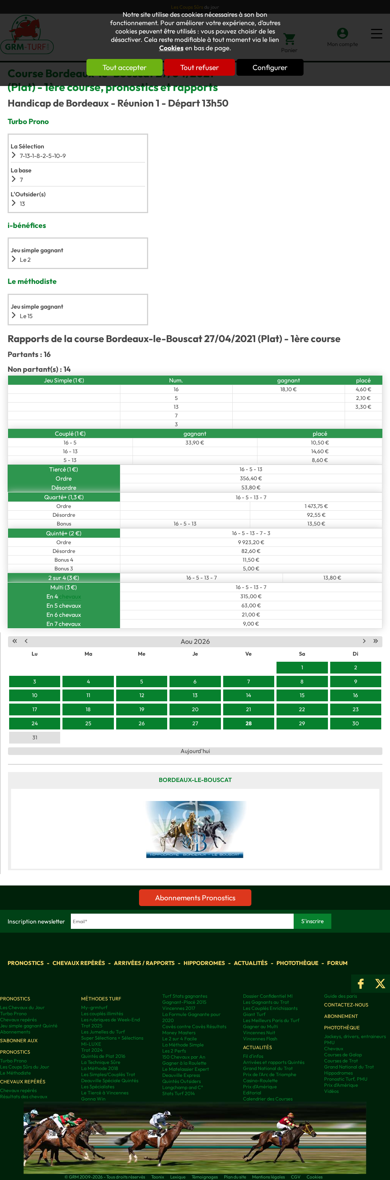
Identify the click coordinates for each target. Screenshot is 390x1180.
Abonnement (341, 1016)
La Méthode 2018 (99, 1068)
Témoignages (205, 1177)
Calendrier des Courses (267, 1099)
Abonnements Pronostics (195, 897)
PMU (329, 1042)
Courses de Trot (341, 1060)
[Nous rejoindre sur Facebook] (361, 984)
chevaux (70, 596)
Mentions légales (268, 1177)
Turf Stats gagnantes (184, 996)
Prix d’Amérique (341, 1085)
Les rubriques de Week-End (110, 1019)
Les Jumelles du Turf (103, 1032)
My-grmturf (94, 1007)
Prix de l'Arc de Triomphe (269, 1074)
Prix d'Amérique (260, 1086)
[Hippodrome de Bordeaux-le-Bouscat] (195, 829)
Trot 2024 (92, 1050)
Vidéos (331, 1091)
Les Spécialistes (97, 1086)
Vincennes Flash (260, 1038)
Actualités (251, 963)
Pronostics (26, 963)
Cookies (171, 48)
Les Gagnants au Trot (266, 1002)
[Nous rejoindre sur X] (380, 984)
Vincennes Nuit (259, 1032)
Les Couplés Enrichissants (270, 1008)
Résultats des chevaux (23, 1096)
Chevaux (333, 1048)
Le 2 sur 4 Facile (179, 1038)
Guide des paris (340, 996)
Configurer (270, 67)
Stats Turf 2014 (178, 1093)
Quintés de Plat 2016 (103, 1056)
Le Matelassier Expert (185, 1069)
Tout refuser (199, 67)
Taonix (157, 1177)
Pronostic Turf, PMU (346, 1079)
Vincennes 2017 (178, 1008)
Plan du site (235, 1177)
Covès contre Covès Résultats (194, 1026)
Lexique (177, 1177)
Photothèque (297, 963)
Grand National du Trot (268, 1068)
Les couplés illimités (102, 1013)
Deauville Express (181, 1075)
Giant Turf (254, 1014)
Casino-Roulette (260, 1080)
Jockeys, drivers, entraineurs (355, 1036)
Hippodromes (204, 963)
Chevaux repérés (79, 963)
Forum (337, 963)
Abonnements (15, 1032)
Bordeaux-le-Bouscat (195, 779)
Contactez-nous (346, 1005)
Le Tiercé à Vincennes (104, 1092)
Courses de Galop (343, 1054)
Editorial (252, 1092)
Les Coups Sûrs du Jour (24, 1067)
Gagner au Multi (260, 1026)
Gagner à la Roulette (184, 1063)
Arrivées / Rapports (144, 963)
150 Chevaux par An (183, 1057)
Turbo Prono (13, 1013)
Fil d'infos (253, 1056)
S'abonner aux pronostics (19, 1046)
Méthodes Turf (101, 998)
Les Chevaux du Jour (22, 1007)
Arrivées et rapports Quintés (273, 1062)
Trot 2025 (91, 1025)
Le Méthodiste (15, 1073)
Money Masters (178, 1032)
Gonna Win (93, 1099)
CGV (295, 1177)
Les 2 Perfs (174, 1051)
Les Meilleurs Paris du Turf (271, 1020)
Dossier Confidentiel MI (267, 996)
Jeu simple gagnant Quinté (29, 1025)
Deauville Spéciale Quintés (109, 1080)
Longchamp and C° (182, 1087)
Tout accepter (124, 67)
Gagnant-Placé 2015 (184, 1002)
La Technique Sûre (100, 1062)
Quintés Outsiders (181, 1081)
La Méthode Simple (183, 1044)
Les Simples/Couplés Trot (108, 1074)
